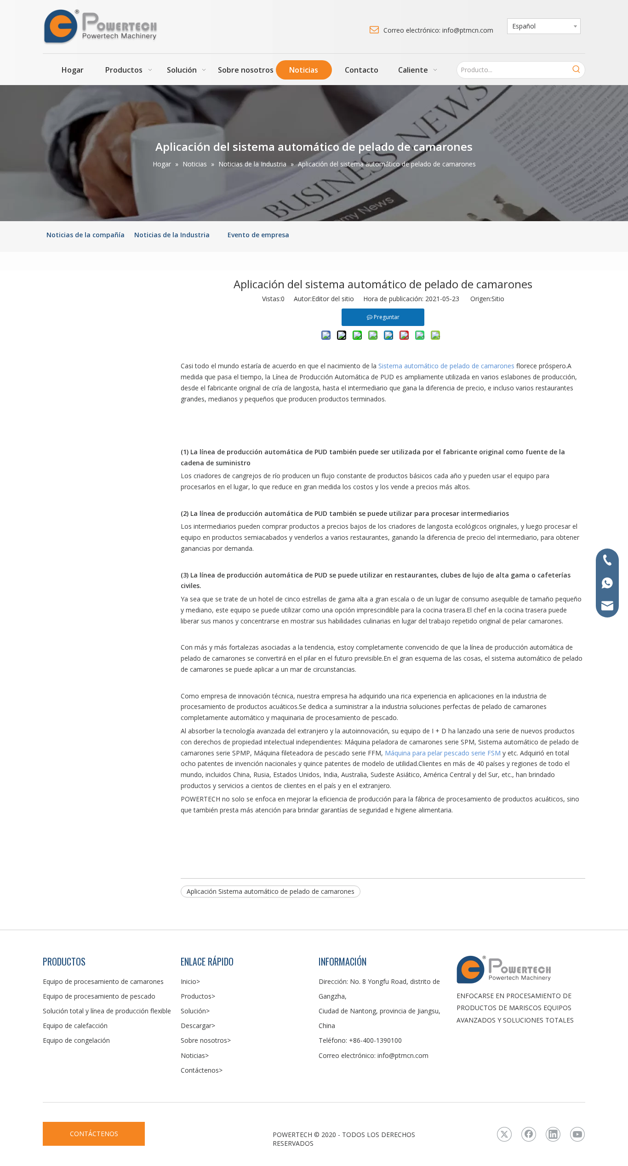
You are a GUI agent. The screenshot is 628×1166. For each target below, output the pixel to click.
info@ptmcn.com (402, 1055)
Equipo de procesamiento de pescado (99, 996)
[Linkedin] (553, 1134)
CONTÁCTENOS (94, 1133)
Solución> (195, 1010)
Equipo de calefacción (75, 1025)
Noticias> (195, 1055)
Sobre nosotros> (206, 1040)
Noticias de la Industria (172, 234)
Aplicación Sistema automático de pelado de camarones (270, 891)
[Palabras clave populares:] (576, 70)
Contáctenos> (202, 1070)
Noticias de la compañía (85, 234)
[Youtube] (577, 1134)
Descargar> (198, 1025)
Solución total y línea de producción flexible (107, 1010)
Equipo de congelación (76, 1040)
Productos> (198, 996)
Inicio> (190, 981)
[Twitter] (504, 1134)
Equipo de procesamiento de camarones (103, 981)
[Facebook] (528, 1134)
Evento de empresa (258, 234)
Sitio (497, 298)
